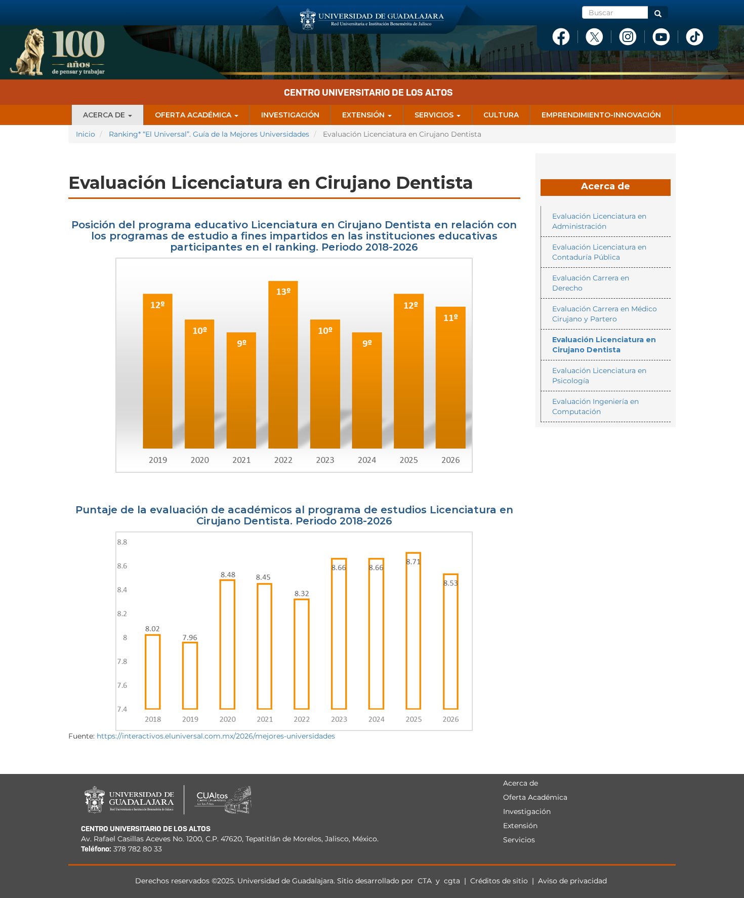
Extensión (364, 115)
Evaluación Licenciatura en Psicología (599, 375)
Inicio (85, 134)
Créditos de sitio (499, 880)
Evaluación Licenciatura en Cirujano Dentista (604, 344)
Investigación (290, 115)
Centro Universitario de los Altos (368, 92)
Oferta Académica (194, 115)
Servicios (435, 115)
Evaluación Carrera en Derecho (590, 283)
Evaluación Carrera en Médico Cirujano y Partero (604, 313)
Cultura (501, 115)
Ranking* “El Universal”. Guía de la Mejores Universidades (209, 134)
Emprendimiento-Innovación (601, 115)
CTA (426, 880)
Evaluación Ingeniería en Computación (595, 406)
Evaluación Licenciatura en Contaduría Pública (599, 252)
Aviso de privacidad (572, 880)
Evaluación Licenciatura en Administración (599, 221)
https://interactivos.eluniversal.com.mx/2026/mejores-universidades (216, 736)
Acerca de (105, 115)
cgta (452, 880)
